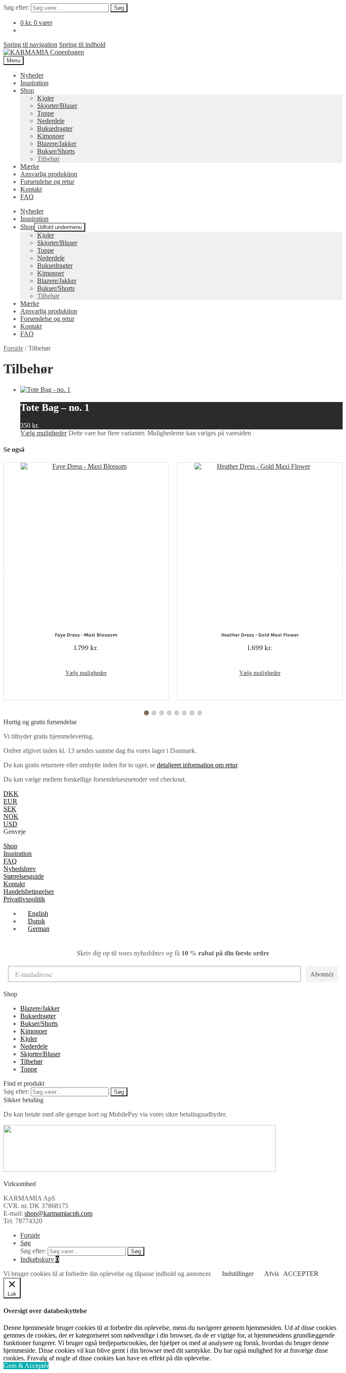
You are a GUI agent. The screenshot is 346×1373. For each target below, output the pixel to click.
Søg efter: (16, 7)
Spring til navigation (30, 44)
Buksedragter (55, 128)
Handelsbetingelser (28, 891)
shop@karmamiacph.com (58, 1213)
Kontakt (31, 189)
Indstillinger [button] (238, 1273)
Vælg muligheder (43, 433)
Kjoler (45, 98)
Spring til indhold (82, 44)
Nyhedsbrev (19, 868)
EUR (10, 801)
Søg (119, 8)
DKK (11, 793)
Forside (13, 348)
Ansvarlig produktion (48, 174)
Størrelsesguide (23, 876)
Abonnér (322, 973)
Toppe (45, 113)
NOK (11, 816)
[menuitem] (34, 913)
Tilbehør (48, 158)
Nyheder (31, 75)
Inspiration (34, 82)
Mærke (29, 166)
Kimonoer (50, 136)
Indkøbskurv (39, 1259)
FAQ (27, 196)
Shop (27, 90)
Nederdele (51, 120)
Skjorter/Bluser (57, 105)
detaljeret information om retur (197, 765)
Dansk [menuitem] (36, 921)
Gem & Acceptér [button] (26, 1365)
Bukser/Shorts (56, 151)
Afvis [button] (271, 1273)
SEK (9, 808)
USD (10, 824)
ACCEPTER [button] (301, 1273)
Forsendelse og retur (47, 181)
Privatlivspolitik (24, 899)
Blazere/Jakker (56, 143)
